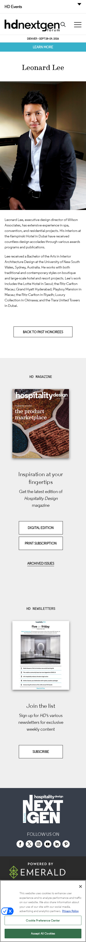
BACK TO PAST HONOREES (43, 332)
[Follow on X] (29, 844)
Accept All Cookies (43, 933)
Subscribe (41, 751)
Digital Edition (41, 527)
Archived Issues (40, 563)
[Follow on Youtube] (47, 844)
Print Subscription (41, 543)
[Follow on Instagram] (38, 844)
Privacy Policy (70, 911)
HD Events (13, 7)
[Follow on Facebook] (20, 844)
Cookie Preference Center (43, 920)
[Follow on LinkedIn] (57, 844)
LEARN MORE (43, 47)
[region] (43, 911)
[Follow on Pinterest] (66, 844)
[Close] (80, 886)
